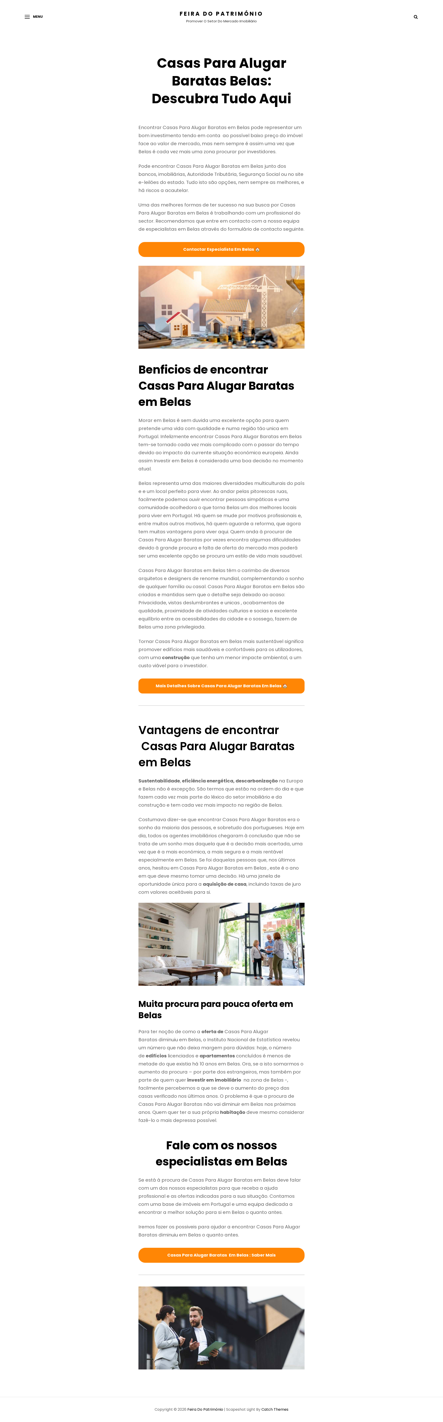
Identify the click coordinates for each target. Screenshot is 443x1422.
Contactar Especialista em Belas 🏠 (221, 249)
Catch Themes (274, 1409)
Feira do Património (221, 14)
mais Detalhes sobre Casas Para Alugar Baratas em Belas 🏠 (221, 686)
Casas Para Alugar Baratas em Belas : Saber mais (221, 1255)
